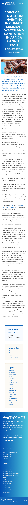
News (17, 48)
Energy (11, 376)
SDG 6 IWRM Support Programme (13, 392)
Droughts (12, 372)
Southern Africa (13, 398)
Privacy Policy (7, 456)
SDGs (10, 396)
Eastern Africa (15, 49)
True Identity (14, 502)
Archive (13, 48)
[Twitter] (6, 440)
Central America (7, 471)
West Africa (17, 52)
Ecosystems (12, 374)
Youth (11, 404)
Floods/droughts (14, 382)
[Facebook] (12, 440)
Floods (11, 380)
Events (11, 353)
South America (7, 484)
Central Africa (7, 469)
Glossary (5, 458)
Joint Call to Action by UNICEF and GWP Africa (14, 336)
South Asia (6, 486)
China (4, 477)
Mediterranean (15, 51)
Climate (10, 49)
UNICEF (11, 205)
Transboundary (13, 400)
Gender (11, 384)
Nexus (11, 388)
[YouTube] (9, 440)
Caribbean (6, 467)
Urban (12, 52)
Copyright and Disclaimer (10, 452)
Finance (6, 51)
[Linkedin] (3, 440)
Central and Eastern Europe (11, 473)
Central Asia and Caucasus (10, 475)
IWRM (9, 51)
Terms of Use (7, 454)
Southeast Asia (7, 488)
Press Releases (13, 357)
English (21, 49)
